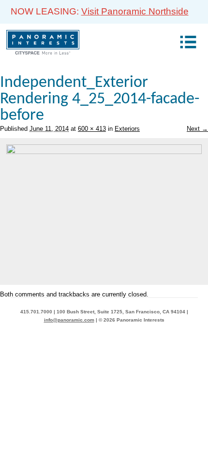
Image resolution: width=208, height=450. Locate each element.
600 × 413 (92, 128)
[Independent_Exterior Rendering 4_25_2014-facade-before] (104, 151)
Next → (197, 128)
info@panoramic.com (69, 320)
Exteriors (127, 128)
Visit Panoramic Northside (135, 11)
